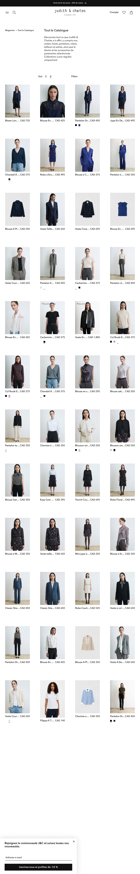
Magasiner (10, 30)
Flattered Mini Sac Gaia (82, 768)
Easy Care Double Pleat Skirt (47, 500)
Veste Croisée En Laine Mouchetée (82, 229)
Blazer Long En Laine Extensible (12, 121)
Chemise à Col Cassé (47, 446)
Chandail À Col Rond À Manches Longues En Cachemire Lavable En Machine (12, 829)
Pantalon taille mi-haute (12, 446)
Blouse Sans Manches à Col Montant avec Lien (12, 500)
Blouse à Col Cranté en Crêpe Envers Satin (82, 175)
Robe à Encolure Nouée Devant (47, 175)
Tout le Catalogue (26, 30)
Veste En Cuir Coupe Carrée (81, 337)
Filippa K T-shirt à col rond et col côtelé (47, 721)
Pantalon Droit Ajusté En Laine (82, 121)
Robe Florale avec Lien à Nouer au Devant (117, 500)
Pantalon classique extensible (117, 283)
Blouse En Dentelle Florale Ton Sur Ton (47, 121)
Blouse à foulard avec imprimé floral (117, 554)
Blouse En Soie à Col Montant (47, 662)
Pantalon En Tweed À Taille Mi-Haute (47, 283)
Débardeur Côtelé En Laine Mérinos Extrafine (82, 825)
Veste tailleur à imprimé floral (47, 554)
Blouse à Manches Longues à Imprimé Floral (12, 554)
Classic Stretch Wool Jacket (47, 608)
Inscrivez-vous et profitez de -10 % (38, 867)
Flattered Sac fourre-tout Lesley (47, 769)
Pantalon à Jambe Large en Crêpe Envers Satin (117, 175)
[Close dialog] (73, 841)
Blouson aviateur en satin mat (82, 446)
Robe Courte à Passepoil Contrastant (82, 608)
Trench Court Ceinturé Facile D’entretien (82, 500)
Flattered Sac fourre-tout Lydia (12, 769)
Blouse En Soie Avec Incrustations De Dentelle (12, 337)
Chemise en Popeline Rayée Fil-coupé (82, 716)
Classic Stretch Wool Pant (12, 608)
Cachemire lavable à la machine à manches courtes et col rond (82, 283)
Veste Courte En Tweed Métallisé (12, 716)
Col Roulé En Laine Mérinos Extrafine (117, 337)
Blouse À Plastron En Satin (12, 229)
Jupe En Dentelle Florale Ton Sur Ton (117, 121)
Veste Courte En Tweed (12, 283)
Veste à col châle (117, 608)
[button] (7, 12)
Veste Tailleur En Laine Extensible (47, 229)
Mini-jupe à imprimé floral (82, 554)
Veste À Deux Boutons (117, 662)
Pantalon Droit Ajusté (12, 662)
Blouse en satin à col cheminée (82, 391)
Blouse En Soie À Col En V (117, 229)
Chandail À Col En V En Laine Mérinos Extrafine (12, 175)
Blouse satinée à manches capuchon (117, 391)
